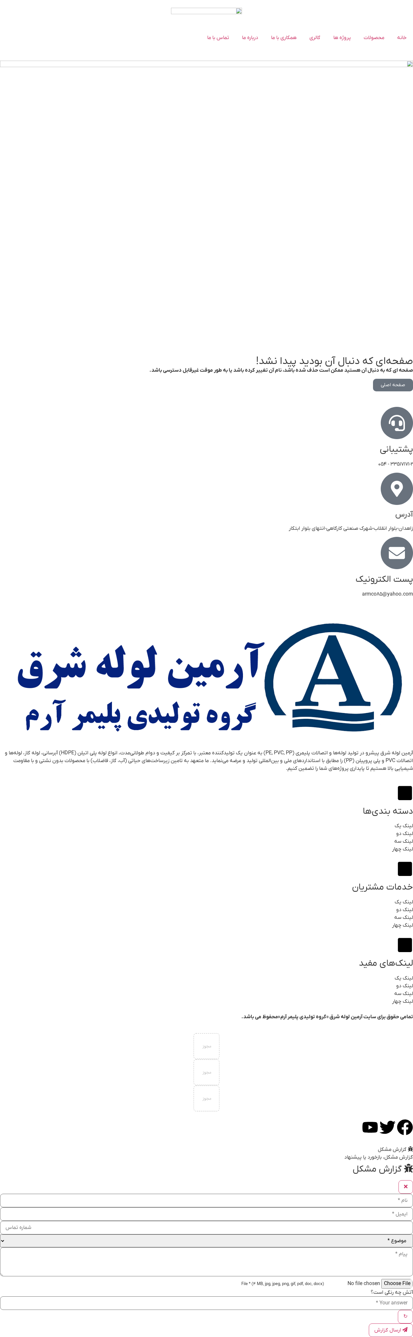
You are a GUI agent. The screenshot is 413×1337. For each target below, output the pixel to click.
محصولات (374, 38)
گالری (314, 38)
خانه (402, 38)
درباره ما (250, 38)
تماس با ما (218, 38)
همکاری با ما (284, 38)
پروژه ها (342, 38)
